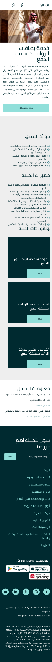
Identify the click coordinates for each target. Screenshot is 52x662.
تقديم (10, 456)
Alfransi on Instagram (36, 592)
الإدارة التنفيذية (41, 492)
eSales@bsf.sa (43, 405)
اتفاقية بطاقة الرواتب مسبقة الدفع (33, 306)
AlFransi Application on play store (17, 568)
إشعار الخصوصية (25, 616)
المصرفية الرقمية (22, 5)
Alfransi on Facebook (46, 592)
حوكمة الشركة (41, 513)
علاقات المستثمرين (39, 484)
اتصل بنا (45, 545)
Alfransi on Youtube (5, 592)
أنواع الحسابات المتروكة (36, 506)
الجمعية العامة (41, 527)
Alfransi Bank (45, 5)
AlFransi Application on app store (39, 568)
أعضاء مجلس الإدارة (38, 477)
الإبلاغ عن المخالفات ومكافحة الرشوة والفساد (29, 536)
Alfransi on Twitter (26, 592)
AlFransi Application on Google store (38, 576)
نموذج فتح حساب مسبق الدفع (31, 261)
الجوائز (46, 470)
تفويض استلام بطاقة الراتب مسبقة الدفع (34, 351)
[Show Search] (13, 5)
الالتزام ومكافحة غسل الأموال (33, 499)
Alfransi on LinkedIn (15, 592)
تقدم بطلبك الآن (26, 108)
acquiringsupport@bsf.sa (38, 416)
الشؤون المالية (41, 520)
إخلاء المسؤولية (42, 616)
